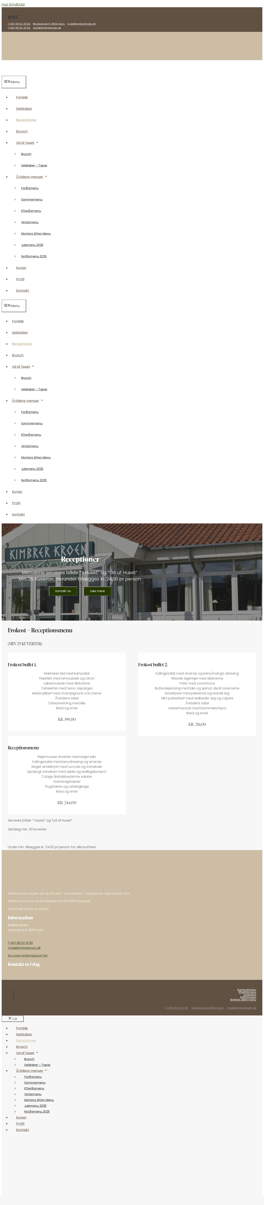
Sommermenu (31, 199)
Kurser (21, 267)
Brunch (22, 131)
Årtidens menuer (29, 176)
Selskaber (24, 108)
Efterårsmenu (31, 211)
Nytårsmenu (248, 997)
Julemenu (249, 994)
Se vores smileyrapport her (28, 955)
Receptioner (26, 120)
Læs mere (97, 591)
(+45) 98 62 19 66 (19, 23)
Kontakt (22, 290)
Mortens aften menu (243, 999)
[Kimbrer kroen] (15, 72)
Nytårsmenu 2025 (34, 256)
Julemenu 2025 (32, 245)
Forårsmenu (30, 188)
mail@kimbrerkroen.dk (81, 23)
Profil (20, 279)
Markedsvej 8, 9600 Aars (49, 23)
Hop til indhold (13, 4)
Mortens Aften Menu (36, 234)
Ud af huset (25, 142)
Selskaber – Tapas (34, 165)
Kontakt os (63, 591)
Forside (22, 97)
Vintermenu (29, 222)
